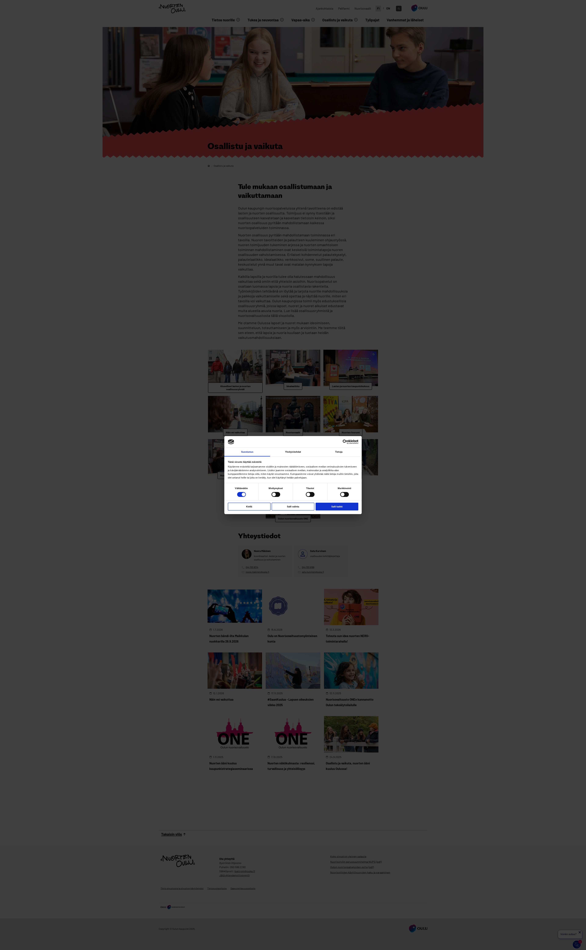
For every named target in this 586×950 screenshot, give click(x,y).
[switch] (275, 494)
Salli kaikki (337, 506)
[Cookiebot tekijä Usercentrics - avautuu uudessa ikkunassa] (345, 442)
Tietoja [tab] (338, 452)
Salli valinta (293, 506)
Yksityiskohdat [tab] (293, 452)
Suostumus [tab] (247, 452)
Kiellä (249, 506)
